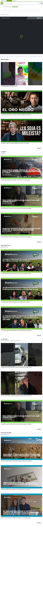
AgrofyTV (7, 14)
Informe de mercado (5, 434)
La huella (2, 153)
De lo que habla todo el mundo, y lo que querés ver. (11, 340)
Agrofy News (3, 14)
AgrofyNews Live (15, 6)
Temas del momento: (7, 6)
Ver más (39, 148)
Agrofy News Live (4, 247)
